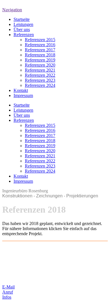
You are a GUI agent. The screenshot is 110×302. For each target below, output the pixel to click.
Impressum (23, 95)
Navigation (12, 9)
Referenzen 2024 (40, 85)
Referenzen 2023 (40, 80)
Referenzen (24, 34)
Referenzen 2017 (40, 49)
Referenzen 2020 (40, 65)
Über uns (22, 29)
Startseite (22, 19)
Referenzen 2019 (40, 60)
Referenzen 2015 (40, 39)
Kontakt (21, 90)
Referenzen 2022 (40, 75)
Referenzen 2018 (40, 54)
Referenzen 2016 (40, 44)
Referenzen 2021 (40, 70)
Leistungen (23, 24)
